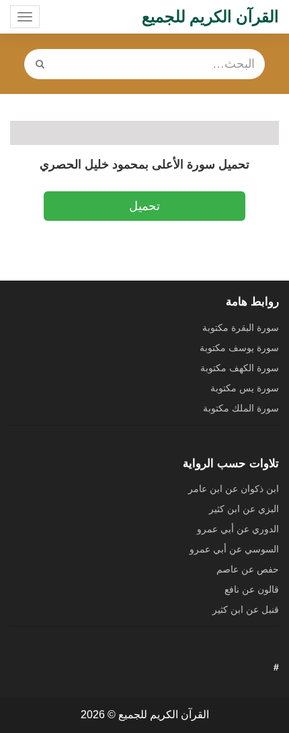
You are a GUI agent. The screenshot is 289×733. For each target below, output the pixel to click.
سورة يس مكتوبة (244, 388)
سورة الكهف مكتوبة (239, 367)
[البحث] (40, 64)
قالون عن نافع (251, 589)
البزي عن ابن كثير (244, 508)
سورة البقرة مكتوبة (240, 327)
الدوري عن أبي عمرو (238, 529)
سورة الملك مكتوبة (241, 408)
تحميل (144, 206)
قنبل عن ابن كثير (245, 609)
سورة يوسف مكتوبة (239, 347)
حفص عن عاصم (247, 569)
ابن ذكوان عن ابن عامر (233, 488)
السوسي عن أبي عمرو (234, 549)
